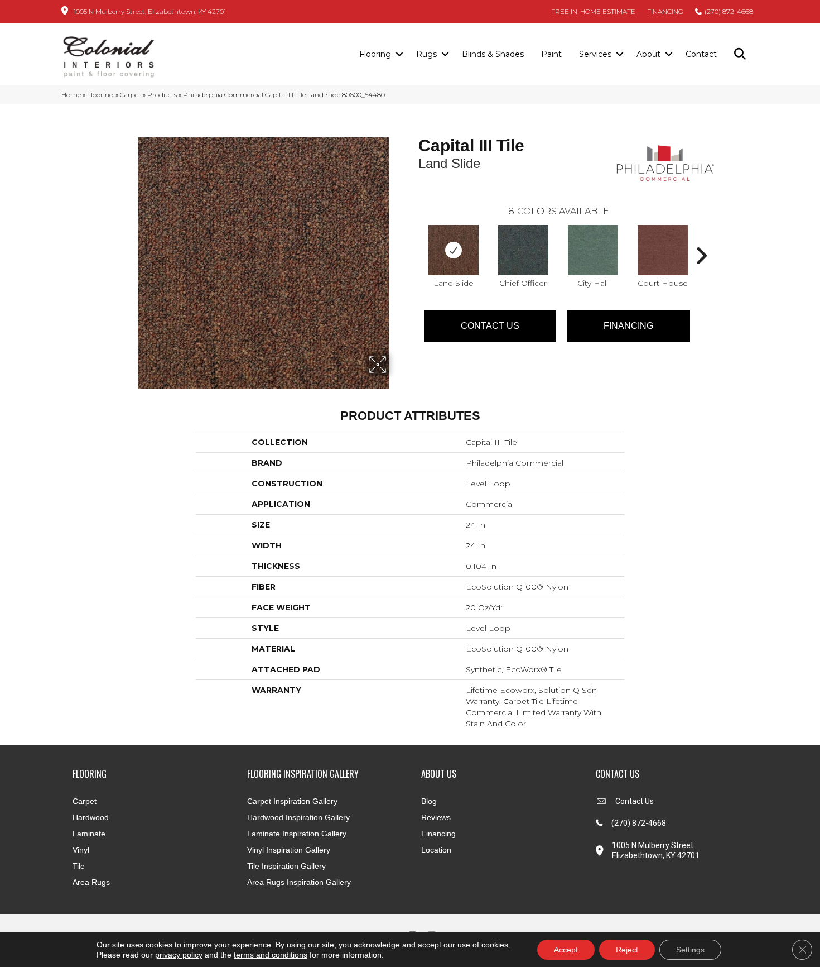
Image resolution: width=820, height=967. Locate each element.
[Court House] (663, 250)
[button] (399, 55)
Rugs (426, 54)
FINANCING (665, 11)
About (648, 54)
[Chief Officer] (523, 250)
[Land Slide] (453, 250)
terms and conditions (270, 954)
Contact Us (490, 326)
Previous (412, 239)
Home (71, 94)
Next (701, 239)
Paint (551, 54)
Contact (701, 54)
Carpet (130, 94)
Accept (566, 949)
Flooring (375, 54)
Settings (690, 949)
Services (595, 54)
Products (162, 94)
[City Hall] (593, 250)
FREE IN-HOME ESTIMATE (593, 11)
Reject (627, 949)
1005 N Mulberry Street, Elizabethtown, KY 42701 (150, 11)
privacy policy (178, 954)
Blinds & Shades (493, 54)
